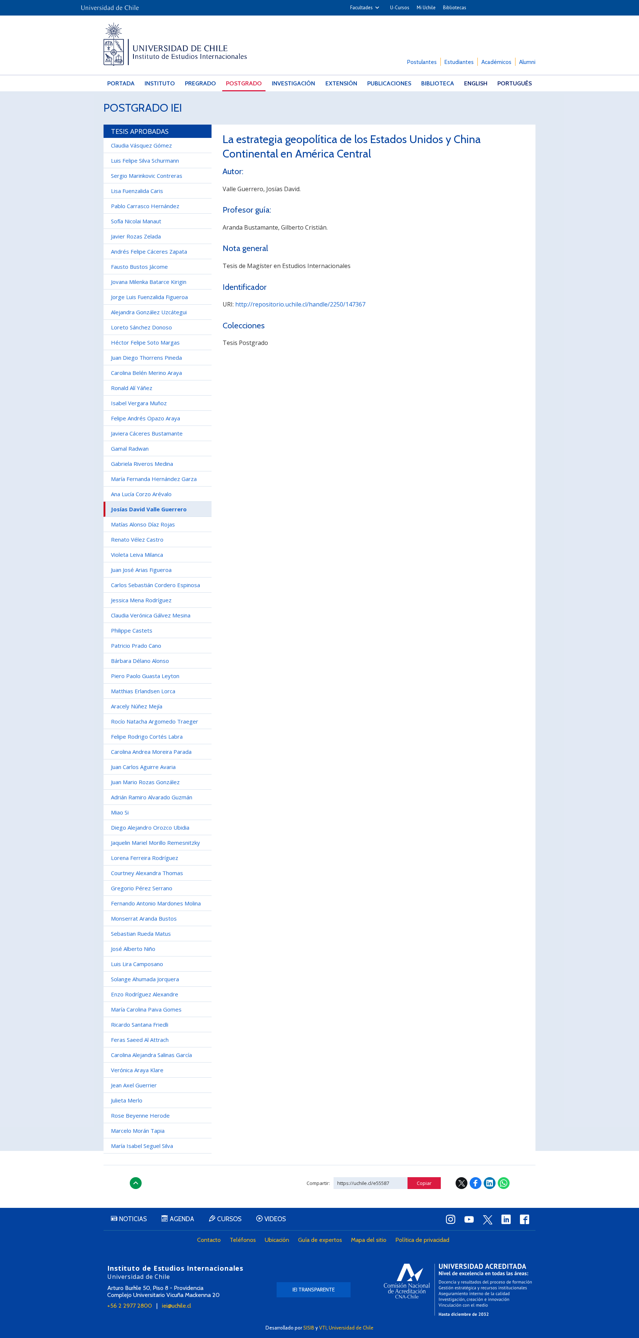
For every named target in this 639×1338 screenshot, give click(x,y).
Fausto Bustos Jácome (139, 266)
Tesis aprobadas (140, 131)
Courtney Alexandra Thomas (147, 873)
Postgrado (244, 83)
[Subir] (135, 1183)
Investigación (293, 83)
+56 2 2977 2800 (129, 1305)
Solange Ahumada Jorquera (145, 979)
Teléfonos (243, 1239)
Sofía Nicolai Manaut (136, 221)
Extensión (341, 83)
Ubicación (277, 1239)
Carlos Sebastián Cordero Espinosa (155, 585)
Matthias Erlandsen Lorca (143, 691)
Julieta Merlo (126, 1100)
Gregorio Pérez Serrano (141, 888)
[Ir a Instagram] (450, 1219)
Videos (275, 1219)
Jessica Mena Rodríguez (141, 600)
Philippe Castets (131, 630)
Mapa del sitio (368, 1239)
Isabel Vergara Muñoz (139, 403)
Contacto (209, 1239)
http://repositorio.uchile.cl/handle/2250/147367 (300, 304)
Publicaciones (389, 83)
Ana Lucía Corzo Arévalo (141, 494)
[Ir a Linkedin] (505, 1219)
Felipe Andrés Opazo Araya (145, 418)
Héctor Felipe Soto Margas (145, 342)
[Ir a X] (487, 1219)
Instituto (160, 83)
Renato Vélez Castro (137, 539)
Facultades (361, 7)
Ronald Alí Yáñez (131, 388)
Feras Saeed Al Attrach (140, 1039)
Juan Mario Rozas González (145, 782)
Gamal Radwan (130, 448)
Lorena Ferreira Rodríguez (144, 857)
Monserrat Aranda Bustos (144, 918)
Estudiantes (459, 62)
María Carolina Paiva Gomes (146, 1009)
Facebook (475, 1183)
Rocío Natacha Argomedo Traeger (154, 721)
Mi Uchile (426, 7)
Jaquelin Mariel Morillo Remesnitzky (155, 842)
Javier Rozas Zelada (136, 236)
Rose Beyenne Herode (140, 1115)
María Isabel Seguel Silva (142, 1145)
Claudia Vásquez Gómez (141, 145)
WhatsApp (504, 1183)
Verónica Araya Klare (137, 1070)
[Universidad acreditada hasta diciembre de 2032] (458, 1290)
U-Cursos (399, 7)
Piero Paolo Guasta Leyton (145, 676)
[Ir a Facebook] (524, 1219)
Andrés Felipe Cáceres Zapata (149, 251)
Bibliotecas (454, 7)
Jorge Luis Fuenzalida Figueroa (149, 297)
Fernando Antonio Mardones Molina (156, 903)
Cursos (229, 1219)
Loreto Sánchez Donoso (141, 327)
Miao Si (120, 812)
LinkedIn (490, 1183)
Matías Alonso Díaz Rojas (143, 524)
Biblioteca (437, 83)
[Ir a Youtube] (469, 1219)
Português (514, 83)
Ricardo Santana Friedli (139, 1024)
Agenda (182, 1219)
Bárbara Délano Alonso (140, 660)
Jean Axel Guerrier (134, 1085)
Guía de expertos (320, 1239)
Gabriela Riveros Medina (142, 463)
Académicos (496, 62)
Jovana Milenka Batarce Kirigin (148, 281)
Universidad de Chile (351, 1328)
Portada (121, 83)
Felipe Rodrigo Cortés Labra (147, 736)
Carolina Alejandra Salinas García (151, 1054)
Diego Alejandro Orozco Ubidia (150, 827)
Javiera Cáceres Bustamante (147, 433)
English (475, 83)
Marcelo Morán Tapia (138, 1130)
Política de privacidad (422, 1239)
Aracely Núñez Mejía (136, 706)
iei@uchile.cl (176, 1305)
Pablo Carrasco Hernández (145, 206)
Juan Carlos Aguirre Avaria (143, 766)
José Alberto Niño (133, 948)
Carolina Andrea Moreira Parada (151, 751)
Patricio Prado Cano (136, 645)
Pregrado (200, 83)
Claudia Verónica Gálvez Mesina (150, 615)
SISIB (308, 1328)
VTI (323, 1328)
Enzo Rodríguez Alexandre (144, 994)
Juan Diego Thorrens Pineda (146, 357)
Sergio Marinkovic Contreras (146, 175)
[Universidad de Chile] (110, 5)
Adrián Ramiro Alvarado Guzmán (151, 797)
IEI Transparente (314, 1289)
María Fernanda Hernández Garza (154, 478)
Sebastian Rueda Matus (141, 933)
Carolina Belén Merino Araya (146, 372)
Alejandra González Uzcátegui (149, 312)
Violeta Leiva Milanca (137, 554)
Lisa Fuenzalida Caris (137, 190)
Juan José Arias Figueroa (141, 569)
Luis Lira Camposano (137, 964)
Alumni (527, 62)
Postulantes (422, 62)
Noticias (133, 1219)
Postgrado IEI (143, 108)
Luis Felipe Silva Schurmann (145, 160)
